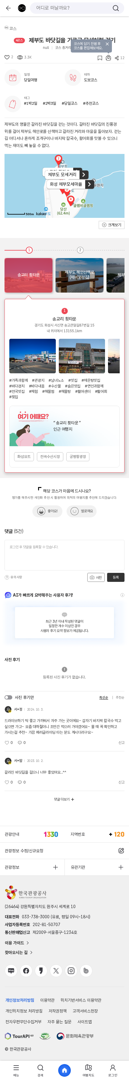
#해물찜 (48, 391)
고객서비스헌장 (85, 1011)
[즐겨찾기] (98, 58)
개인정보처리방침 (19, 1000)
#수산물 (55, 386)
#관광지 (38, 380)
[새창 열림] (19, 1036)
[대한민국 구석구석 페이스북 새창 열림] (26, 970)
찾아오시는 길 (16, 952)
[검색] (115, 8)
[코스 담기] (106, 58)
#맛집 (72, 380)
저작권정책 (58, 1011)
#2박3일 (49, 103)
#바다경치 (17, 386)
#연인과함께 (94, 386)
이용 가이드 (14, 942)
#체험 (33, 391)
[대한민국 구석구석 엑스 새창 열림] (56, 970)
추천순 (120, 697)
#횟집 (13, 397)
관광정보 (12, 867)
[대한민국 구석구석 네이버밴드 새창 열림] (86, 970)
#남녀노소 (56, 380)
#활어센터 (83, 391)
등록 (115, 577)
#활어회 (101, 391)
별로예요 (87, 511)
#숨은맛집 (72, 386)
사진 (98, 578)
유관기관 (78, 867)
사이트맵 (84, 1021)
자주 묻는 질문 (59, 1021)
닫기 (107, 44)
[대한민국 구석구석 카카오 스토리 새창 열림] (41, 970)
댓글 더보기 (62, 799)
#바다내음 (36, 386)
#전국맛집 (17, 391)
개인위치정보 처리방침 (24, 1011)
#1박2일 (30, 103)
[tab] (16, 1070)
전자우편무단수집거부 (23, 1021)
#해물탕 (65, 391)
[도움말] (6, 577)
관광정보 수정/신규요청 (24, 850)
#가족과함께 (18, 380)
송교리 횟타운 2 (82, 356)
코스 (12, 28)
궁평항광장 (78, 456)
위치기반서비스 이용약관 (81, 1000)
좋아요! (53, 511)
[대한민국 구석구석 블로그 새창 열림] (11, 970)
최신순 (103, 697)
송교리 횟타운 (64, 319)
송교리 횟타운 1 (32, 356)
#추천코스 (91, 103)
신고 (121, 743)
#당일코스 (69, 103)
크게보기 (114, 225)
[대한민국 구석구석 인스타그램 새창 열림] (71, 970)
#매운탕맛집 (91, 380)
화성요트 (24, 456)
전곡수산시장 (50, 456)
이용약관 (47, 1000)
